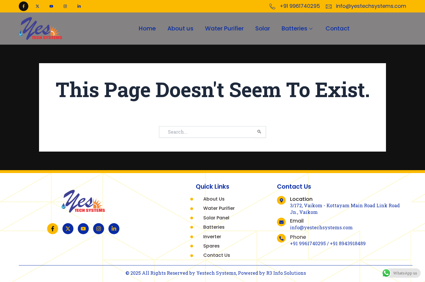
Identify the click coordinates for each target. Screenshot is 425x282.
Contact (338, 28)
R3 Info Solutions (286, 273)
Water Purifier (224, 28)
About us (180, 28)
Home (147, 28)
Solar (262, 28)
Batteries (294, 28)
